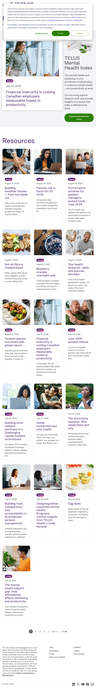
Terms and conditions (57, 657)
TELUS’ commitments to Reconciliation (18, 674)
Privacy (52, 654)
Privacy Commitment (75, 20)
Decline (79, 33)
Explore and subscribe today (79, 118)
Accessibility (54, 651)
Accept (60, 33)
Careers (77, 651)
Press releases (79, 654)
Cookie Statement (54, 20)
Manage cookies (42, 33)
